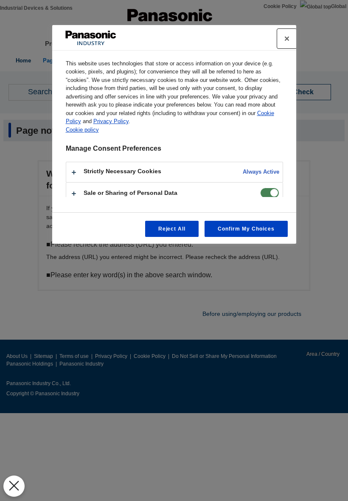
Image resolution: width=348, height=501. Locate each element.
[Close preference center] (287, 38)
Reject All (172, 229)
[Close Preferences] (14, 486)
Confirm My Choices (246, 229)
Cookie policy (82, 130)
